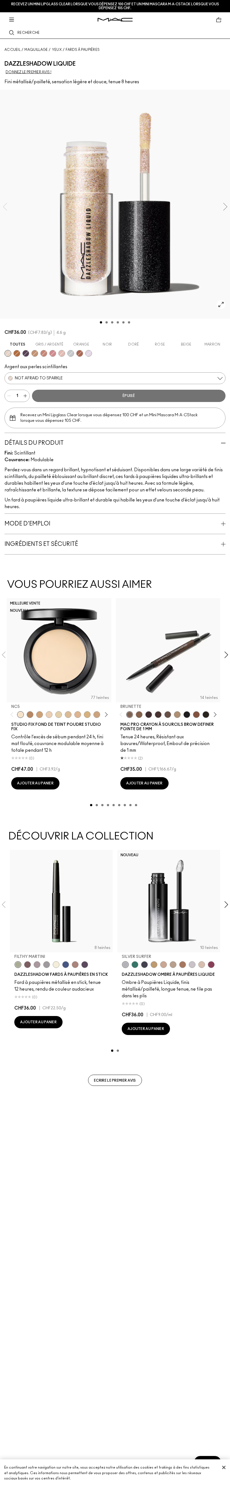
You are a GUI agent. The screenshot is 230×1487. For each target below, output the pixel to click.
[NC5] (20, 714)
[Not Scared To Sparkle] (201, 964)
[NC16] (77, 714)
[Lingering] (167, 714)
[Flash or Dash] (154, 964)
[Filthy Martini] (18, 964)
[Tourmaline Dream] (144, 964)
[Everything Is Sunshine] (163, 964)
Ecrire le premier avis (115, 1080)
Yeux (57, 49)
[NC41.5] (39, 714)
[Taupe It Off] (27, 964)
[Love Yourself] (52, 353)
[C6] (30, 714)
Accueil (12, 49)
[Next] (105, 714)
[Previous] (13, 714)
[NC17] (87, 714)
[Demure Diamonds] (46, 964)
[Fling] (139, 714)
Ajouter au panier (35, 783)
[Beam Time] (43, 353)
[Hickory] (158, 714)
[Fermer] (224, 1467)
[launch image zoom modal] (221, 304)
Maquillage (36, 49)
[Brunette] (129, 714)
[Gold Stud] (56, 964)
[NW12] (49, 714)
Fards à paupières (83, 49)
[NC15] (68, 714)
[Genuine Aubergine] (148, 714)
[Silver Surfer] (125, 964)
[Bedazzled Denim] (65, 964)
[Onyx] (186, 714)
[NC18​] (96, 714)
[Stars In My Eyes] (70, 353)
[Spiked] (206, 714)
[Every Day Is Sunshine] (61, 353)
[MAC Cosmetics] (115, 20)
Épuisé (129, 396)
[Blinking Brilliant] (16, 353)
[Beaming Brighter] (182, 964)
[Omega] (177, 714)
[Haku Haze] (37, 964)
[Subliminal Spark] (75, 964)
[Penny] (196, 714)
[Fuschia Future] (211, 964)
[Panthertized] (25, 353)
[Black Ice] (84, 964)
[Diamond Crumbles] (88, 353)
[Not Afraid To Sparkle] (7, 353)
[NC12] (58, 714)
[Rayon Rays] (79, 353)
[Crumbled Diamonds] (192, 964)
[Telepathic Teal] (135, 964)
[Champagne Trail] (173, 964)
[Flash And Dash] (34, 353)
